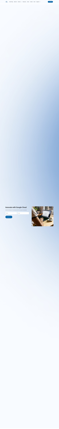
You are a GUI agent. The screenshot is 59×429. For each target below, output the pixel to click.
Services (19, 1)
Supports (37, 1)
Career (28, 1)
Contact (31, 1)
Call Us (51, 1)
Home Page (11, 1)
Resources (24, 1)
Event (34, 1)
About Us (15, 1)
